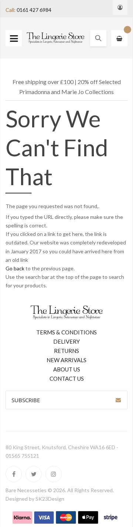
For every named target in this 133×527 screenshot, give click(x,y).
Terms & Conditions (66, 332)
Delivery (66, 341)
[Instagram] (53, 474)
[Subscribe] (118, 400)
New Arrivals (66, 360)
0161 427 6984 (34, 10)
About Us (66, 369)
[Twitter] (33, 474)
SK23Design (49, 499)
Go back (15, 268)
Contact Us (67, 378)
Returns (66, 350)
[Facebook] (14, 474)
